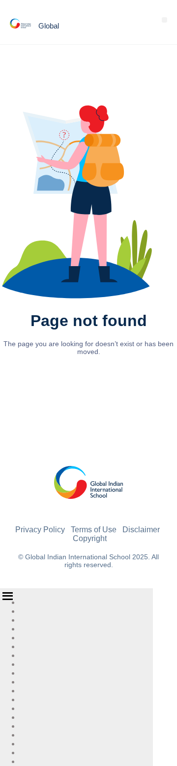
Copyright (90, 538)
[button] (164, 20)
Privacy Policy (40, 529)
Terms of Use (94, 529)
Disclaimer (141, 529)
